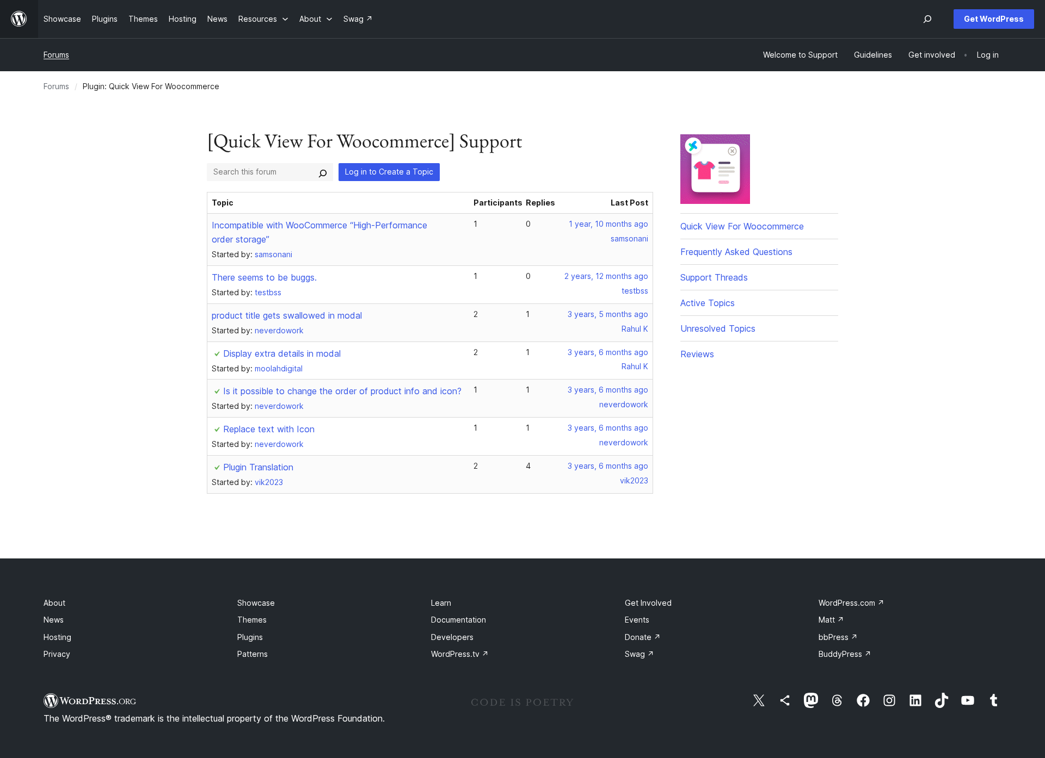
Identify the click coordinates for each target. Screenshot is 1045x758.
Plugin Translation (258, 467)
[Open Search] (927, 19)
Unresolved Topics (717, 328)
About (54, 602)
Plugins (250, 637)
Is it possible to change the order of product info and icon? (342, 391)
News (54, 619)
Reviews (697, 354)
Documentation (458, 619)
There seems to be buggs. (264, 277)
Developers (452, 637)
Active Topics (707, 302)
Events (637, 619)
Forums (56, 54)
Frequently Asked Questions (736, 251)
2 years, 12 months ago (606, 276)
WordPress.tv (460, 653)
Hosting (57, 637)
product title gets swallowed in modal (287, 315)
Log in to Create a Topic (389, 171)
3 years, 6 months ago (608, 352)
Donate (643, 637)
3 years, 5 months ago (608, 314)
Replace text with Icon (269, 429)
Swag (639, 653)
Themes (252, 619)
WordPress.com (851, 602)
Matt (831, 619)
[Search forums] (322, 172)
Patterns (252, 653)
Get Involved (648, 602)
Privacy (57, 653)
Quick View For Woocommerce (742, 226)
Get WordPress (994, 18)
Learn (441, 602)
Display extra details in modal (282, 353)
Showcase (256, 602)
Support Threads (714, 277)
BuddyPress (845, 653)
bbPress (838, 637)
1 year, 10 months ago (608, 223)
